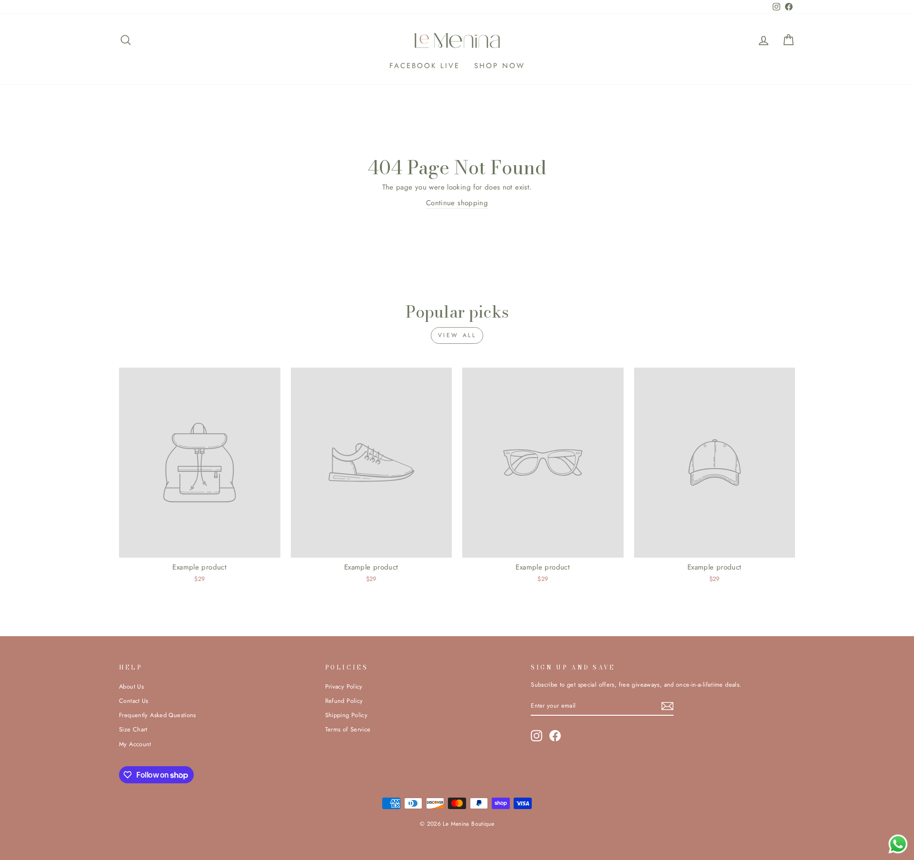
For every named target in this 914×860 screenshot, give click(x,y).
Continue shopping (457, 203)
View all (457, 335)
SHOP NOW (499, 65)
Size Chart (133, 729)
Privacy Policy (344, 686)
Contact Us (134, 700)
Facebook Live (424, 65)
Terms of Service (348, 729)
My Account (135, 744)
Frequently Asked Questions (157, 715)
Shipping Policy (346, 715)
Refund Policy (344, 700)
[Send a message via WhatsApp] (898, 844)
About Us (131, 686)
